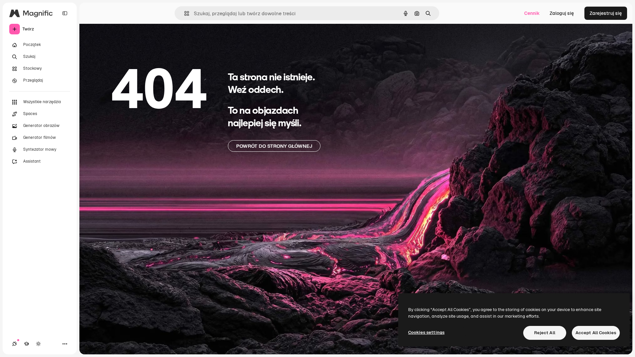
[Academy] (26, 343)
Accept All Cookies (595, 333)
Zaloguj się (562, 13)
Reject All (544, 333)
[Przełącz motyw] (38, 343)
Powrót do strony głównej (274, 146)
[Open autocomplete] (184, 13)
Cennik (532, 13)
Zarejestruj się (606, 13)
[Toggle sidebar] (65, 13)
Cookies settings (426, 332)
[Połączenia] (14, 343)
